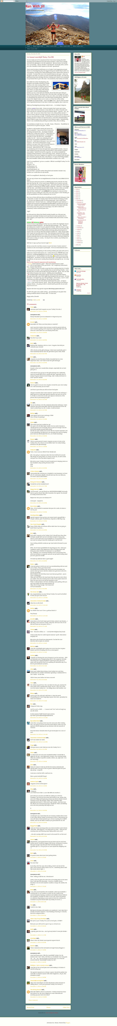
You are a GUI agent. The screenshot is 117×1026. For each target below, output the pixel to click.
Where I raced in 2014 (32, 48)
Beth (31, 357)
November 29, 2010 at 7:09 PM (38, 512)
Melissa (32, 413)
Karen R (32, 382)
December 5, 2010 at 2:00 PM (38, 986)
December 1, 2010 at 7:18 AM (38, 886)
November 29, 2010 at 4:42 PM (38, 379)
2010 (77, 198)
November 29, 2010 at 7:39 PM (38, 521)
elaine (32, 752)
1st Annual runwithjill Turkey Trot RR (81, 204)
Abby (31, 669)
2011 (77, 196)
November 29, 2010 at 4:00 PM (38, 340)
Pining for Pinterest (35, 482)
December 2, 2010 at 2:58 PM (38, 977)
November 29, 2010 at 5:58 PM (38, 446)
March (78, 238)
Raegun (32, 439)
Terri (31, 682)
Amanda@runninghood (37, 980)
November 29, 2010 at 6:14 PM (38, 478)
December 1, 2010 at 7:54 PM (38, 950)
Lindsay (32, 655)
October (79, 225)
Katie (31, 889)
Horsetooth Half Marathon (82, 138)
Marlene (32, 646)
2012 (77, 195)
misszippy (33, 938)
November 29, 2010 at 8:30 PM (38, 530)
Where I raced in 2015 (51, 46)
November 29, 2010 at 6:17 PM (38, 486)
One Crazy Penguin (35, 524)
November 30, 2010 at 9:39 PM (38, 850)
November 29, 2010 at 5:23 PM (38, 419)
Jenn (31, 533)
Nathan (32, 608)
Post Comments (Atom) (52, 1012)
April (78, 237)
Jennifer (32, 619)
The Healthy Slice (80, 279)
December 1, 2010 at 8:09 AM (38, 915)
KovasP (32, 322)
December (79, 200)
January (79, 242)
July (78, 231)
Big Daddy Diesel (35, 721)
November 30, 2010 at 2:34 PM (38, 785)
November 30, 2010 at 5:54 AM (38, 643)
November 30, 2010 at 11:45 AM (38, 734)
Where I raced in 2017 (78, 46)
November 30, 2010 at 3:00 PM (38, 810)
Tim (31, 905)
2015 (77, 189)
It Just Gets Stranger (81, 271)
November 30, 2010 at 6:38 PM (38, 822)
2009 (77, 244)
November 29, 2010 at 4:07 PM (38, 353)
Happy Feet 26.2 (34, 489)
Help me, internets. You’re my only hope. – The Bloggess (82, 284)
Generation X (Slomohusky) (38, 601)
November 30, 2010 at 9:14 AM (38, 700)
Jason (31, 343)
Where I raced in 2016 (65, 46)
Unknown (33, 449)
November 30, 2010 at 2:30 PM (38, 778)
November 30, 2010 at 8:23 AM (38, 665)
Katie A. (32, 564)
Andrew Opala (34, 781)
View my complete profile (80, 72)
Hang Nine (78, 275)
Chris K (32, 839)
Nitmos (32, 693)
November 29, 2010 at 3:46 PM (38, 318)
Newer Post (30, 1007)
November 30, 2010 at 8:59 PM (38, 836)
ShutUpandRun (34, 515)
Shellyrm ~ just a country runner (39, 965)
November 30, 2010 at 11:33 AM (38, 717)
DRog (31, 789)
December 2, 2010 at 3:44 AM (38, 962)
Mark (31, 853)
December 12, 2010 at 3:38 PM (38, 997)
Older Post (66, 1007)
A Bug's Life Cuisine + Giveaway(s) (81, 218)
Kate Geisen (33, 506)
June (78, 233)
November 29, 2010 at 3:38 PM (38, 311)
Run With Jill (35, 6)
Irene (31, 860)
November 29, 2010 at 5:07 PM (38, 410)
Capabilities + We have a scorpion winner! (81, 214)
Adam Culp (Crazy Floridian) (38, 918)
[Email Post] (43, 300)
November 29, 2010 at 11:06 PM (38, 597)
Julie (31, 764)
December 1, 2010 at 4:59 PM (38, 942)
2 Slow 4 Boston (34, 471)
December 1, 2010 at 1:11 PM (38, 935)
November (79, 202)
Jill (84, 56)
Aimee (32, 422)
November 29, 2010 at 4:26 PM (38, 362)
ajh (31, 402)
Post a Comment (33, 1000)
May (78, 235)
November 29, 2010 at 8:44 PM (38, 561)
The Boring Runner (35, 989)
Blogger (68, 1022)
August (78, 229)
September (79, 227)
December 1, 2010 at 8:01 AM (38, 901)
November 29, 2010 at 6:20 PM (38, 503)
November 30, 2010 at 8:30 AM (38, 679)
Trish (31, 307)
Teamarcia (33, 335)
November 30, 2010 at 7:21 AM (38, 652)
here (50, 243)
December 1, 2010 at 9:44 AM (38, 926)
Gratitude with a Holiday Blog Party (81, 207)
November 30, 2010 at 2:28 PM (38, 761)
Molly (32, 929)
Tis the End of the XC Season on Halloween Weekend (81, 222)
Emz (31, 704)
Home (28, 46)
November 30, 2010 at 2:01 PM (38, 749)
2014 (77, 191)
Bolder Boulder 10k (81, 141)
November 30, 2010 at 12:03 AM (38, 615)
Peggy (32, 745)
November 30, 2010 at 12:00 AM (38, 605)
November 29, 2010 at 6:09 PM (38, 468)
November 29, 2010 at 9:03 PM (38, 588)
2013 (77, 193)
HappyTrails (33, 825)
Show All (88, 293)
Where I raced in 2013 (38, 46)
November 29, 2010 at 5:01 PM (38, 399)
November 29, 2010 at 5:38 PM (38, 436)
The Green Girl (34, 592)
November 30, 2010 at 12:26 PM (38, 742)
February (79, 240)
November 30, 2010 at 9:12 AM (38, 690)
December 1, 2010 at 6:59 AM (38, 871)
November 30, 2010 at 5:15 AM (38, 626)
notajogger (78, 289)
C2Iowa (32, 629)
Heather (32, 945)
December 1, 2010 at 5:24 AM (38, 857)
